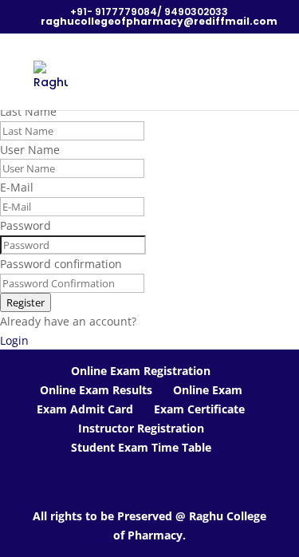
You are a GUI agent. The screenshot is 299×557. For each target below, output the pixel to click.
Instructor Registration (141, 428)
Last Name (28, 111)
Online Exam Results (96, 389)
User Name (30, 149)
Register (25, 302)
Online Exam (207, 389)
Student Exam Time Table (141, 447)
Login (14, 340)
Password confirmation (61, 263)
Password (25, 225)
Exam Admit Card (85, 409)
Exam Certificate (199, 409)
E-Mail (16, 187)
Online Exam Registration (140, 370)
